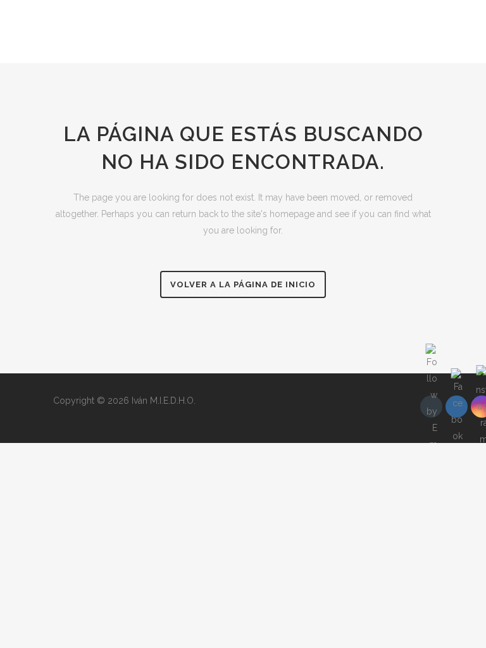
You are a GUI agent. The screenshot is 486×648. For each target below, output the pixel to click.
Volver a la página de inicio (243, 284)
